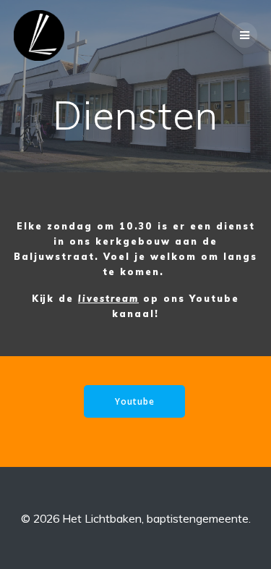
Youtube (135, 401)
